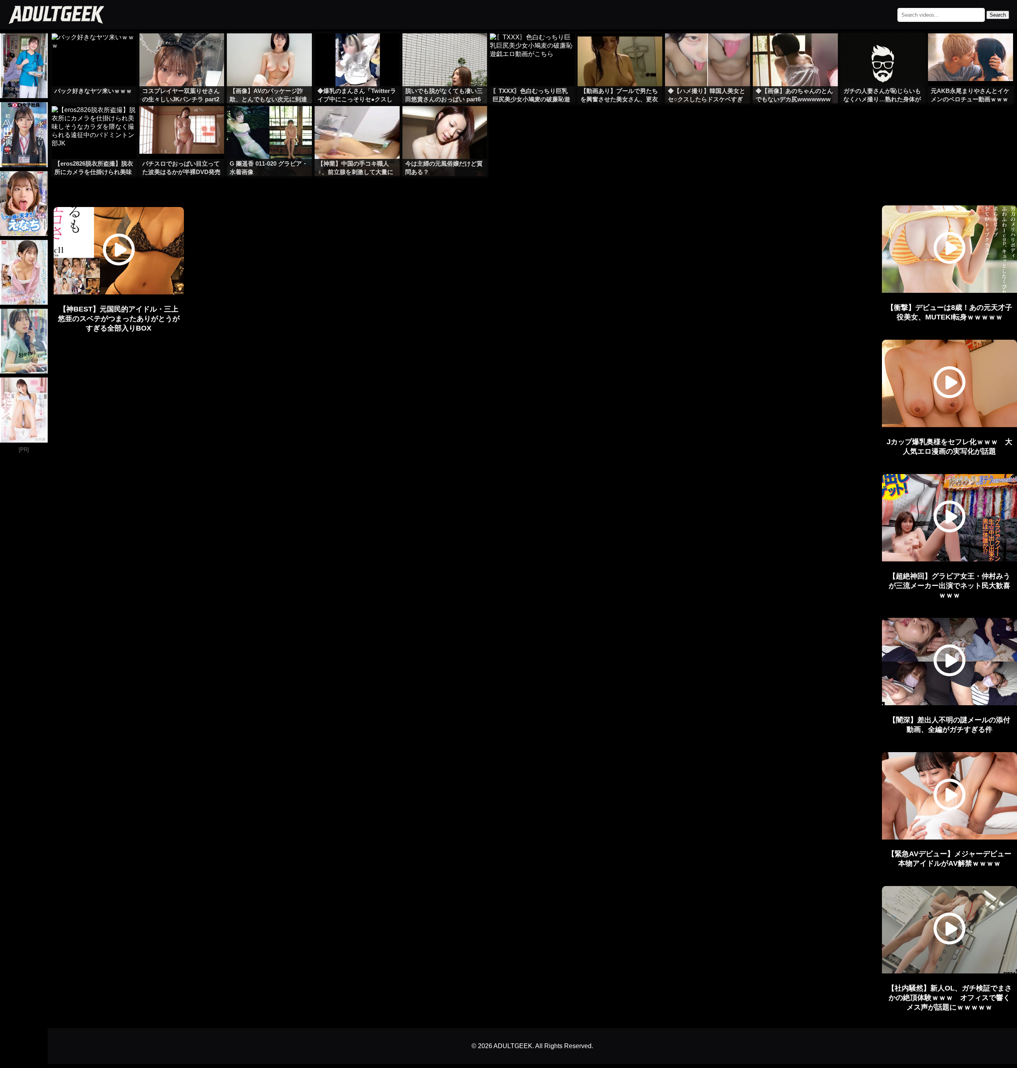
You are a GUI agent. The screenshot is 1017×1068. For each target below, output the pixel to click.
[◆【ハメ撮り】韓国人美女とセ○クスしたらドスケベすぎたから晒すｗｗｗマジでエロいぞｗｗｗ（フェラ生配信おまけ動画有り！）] (707, 49)
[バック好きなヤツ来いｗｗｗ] (94, 49)
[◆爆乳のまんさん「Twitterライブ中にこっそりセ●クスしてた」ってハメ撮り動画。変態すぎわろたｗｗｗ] (357, 49)
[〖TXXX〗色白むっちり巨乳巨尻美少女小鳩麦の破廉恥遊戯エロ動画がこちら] (532, 49)
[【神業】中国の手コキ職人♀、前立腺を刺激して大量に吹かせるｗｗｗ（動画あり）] (357, 122)
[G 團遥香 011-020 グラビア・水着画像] (269, 122)
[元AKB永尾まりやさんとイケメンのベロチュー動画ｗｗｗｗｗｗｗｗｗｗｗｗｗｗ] (970, 49)
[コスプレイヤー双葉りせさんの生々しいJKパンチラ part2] (181, 49)
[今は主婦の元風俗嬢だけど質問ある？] (444, 122)
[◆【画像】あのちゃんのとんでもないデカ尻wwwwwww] (795, 49)
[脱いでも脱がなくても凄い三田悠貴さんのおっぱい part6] (444, 49)
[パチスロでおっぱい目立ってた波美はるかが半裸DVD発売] (181, 122)
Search (998, 15)
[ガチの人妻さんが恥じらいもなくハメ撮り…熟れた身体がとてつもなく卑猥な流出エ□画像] (883, 49)
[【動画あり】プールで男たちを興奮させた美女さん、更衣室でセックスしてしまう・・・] (620, 49)
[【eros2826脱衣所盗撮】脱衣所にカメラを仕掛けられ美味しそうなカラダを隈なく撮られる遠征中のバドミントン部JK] (94, 122)
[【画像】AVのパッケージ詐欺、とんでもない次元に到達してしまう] (269, 49)
